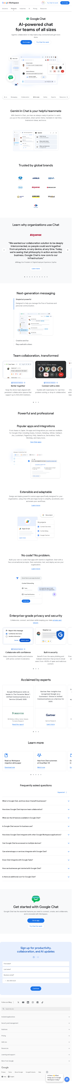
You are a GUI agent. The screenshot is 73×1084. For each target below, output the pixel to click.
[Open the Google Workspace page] (10, 3)
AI (29, 8)
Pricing (35, 8)
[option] (14, 97)
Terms (10, 1072)
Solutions (5, 8)
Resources (43, 8)
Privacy (3, 1072)
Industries (23, 8)
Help (39, 1072)
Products (14, 8)
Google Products (30, 1072)
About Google (19, 1072)
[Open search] (43, 2)
